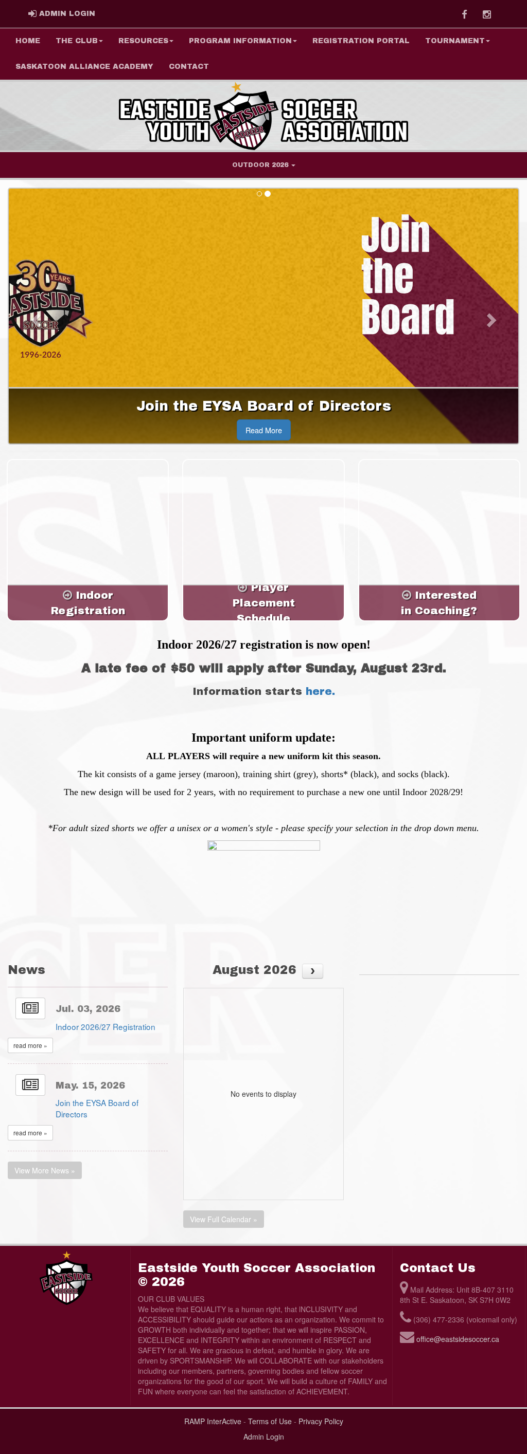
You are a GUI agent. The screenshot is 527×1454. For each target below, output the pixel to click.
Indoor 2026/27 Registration (105, 1026)
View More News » (44, 1170)
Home (27, 41)
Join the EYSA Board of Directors (97, 1108)
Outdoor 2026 (261, 165)
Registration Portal (361, 41)
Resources (143, 41)
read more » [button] (30, 1045)
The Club (77, 41)
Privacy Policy (320, 1421)
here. (320, 691)
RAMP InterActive (212, 1421)
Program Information (240, 41)
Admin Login (263, 1436)
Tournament (455, 41)
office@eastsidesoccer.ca (457, 1339)
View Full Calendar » (223, 1219)
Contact (189, 66)
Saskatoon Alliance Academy (84, 66)
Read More (263, 430)
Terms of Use (270, 1421)
